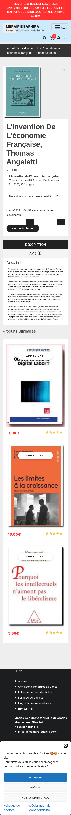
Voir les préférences (35, 797)
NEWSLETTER (25, 708)
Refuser (35, 787)
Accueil (10, 48)
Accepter (35, 777)
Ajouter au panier (23, 228)
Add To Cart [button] (35, 355)
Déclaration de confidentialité (40, 807)
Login (65, 38)
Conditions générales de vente (37, 687)
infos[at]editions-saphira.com (37, 732)
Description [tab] (35, 244)
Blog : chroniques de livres (34, 703)
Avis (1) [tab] (35, 253)
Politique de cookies (12, 807)
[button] (65, 745)
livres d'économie (28, 48)
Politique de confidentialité (35, 692)
